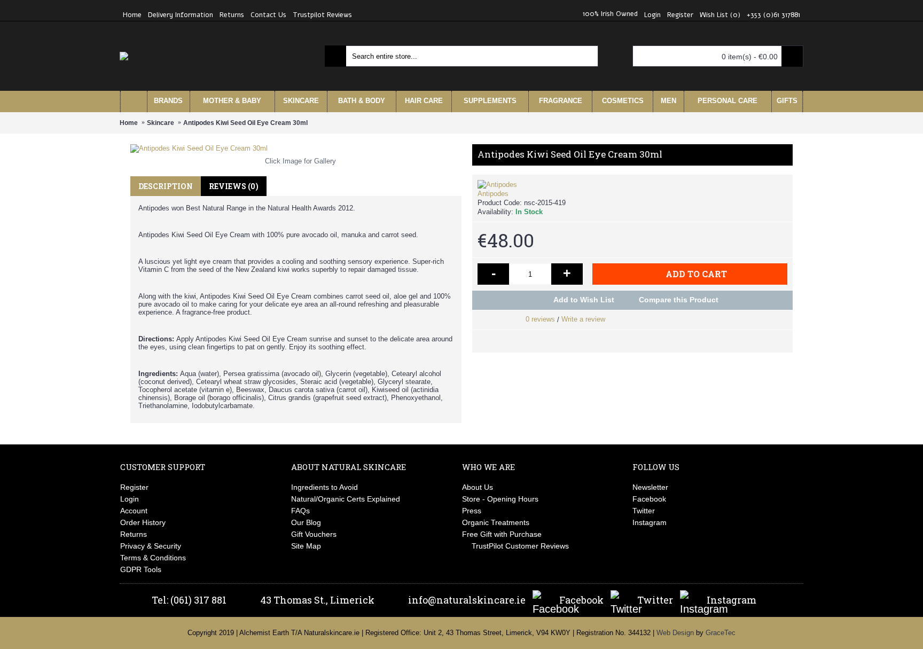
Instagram (649, 522)
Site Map (306, 546)
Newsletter (650, 487)
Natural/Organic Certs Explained (345, 499)
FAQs (300, 510)
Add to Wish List (583, 299)
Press (471, 510)
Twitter (643, 510)
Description (165, 186)
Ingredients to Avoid (324, 487)
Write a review (583, 319)
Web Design (675, 633)
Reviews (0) (234, 186)
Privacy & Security (150, 546)
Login (129, 499)
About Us (477, 487)
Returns (133, 534)
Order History (143, 522)
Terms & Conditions (153, 557)
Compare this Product (678, 299)
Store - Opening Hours (500, 499)
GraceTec (721, 633)
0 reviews (540, 319)
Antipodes (493, 194)
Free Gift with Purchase (502, 534)
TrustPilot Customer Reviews (520, 546)
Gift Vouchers (314, 534)
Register (134, 487)
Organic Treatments (495, 522)
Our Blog (306, 522)
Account (133, 510)
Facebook (649, 499)
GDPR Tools (140, 569)
